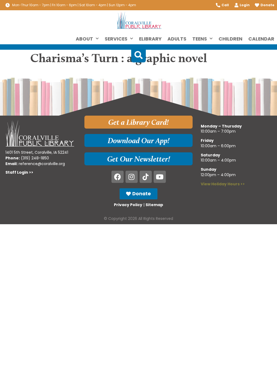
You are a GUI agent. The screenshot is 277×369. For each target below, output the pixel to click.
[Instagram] (132, 177)
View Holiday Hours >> (223, 184)
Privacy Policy (128, 204)
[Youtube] (160, 177)
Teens (199, 39)
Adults (176, 39)
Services (116, 39)
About (84, 39)
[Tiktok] (146, 177)
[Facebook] (117, 177)
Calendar (261, 39)
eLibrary (150, 39)
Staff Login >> (19, 172)
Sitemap (154, 204)
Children (230, 39)
